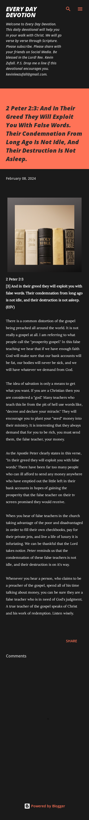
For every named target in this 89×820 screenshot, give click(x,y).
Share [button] (71, 641)
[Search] (68, 9)
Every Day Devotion (21, 12)
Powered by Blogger (47, 806)
